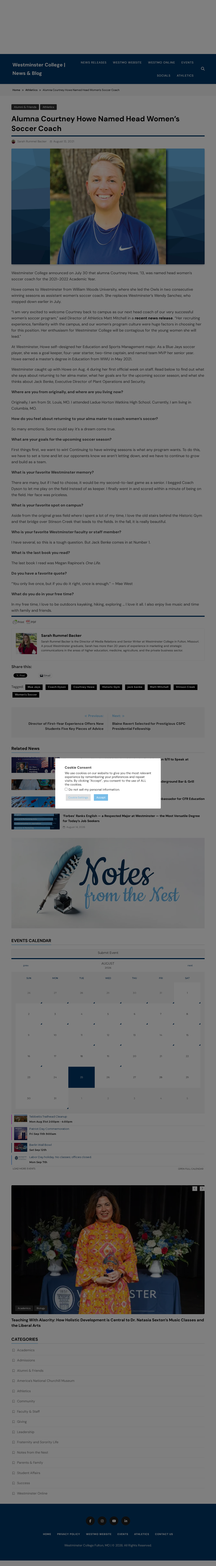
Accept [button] (100, 797)
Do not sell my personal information (94, 789)
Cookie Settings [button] (78, 797)
